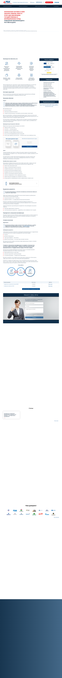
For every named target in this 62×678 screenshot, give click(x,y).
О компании (15, 2)
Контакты (26, 2)
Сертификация (56, 6)
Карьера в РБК (22, 2)
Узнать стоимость (29, 146)
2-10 (48, 63)
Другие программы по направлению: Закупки (31, 289)
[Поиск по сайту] (44, 2)
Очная (53, 67)
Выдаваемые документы (47, 86)
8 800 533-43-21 (39, 2)
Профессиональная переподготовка (40, 6)
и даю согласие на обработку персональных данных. (50, 74)
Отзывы (18, 2)
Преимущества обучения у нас (48, 82)
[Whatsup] (58, 2)
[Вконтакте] (55, 2)
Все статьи (56, 420)
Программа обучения (47, 85)
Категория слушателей (47, 83)
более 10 (52, 63)
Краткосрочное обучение (8, 6)
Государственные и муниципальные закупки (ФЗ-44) (11, 284)
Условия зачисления (47, 90)
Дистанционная (47, 67)
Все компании (56, 517)
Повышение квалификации (23, 6)
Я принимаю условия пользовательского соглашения (32, 314)
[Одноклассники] (56, 2)
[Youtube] (57, 2)
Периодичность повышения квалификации (48, 88)
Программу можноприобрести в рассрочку (15, 183)
